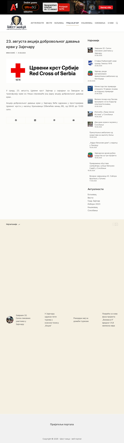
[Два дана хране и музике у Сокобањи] (90, 124)
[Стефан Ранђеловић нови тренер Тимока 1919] (90, 62)
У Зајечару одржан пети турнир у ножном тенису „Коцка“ (52, 320)
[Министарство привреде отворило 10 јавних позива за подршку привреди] (90, 88)
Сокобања (100, 23)
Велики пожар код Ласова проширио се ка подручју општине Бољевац (106, 101)
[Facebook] (16, 120)
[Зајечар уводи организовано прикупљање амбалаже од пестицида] (90, 73)
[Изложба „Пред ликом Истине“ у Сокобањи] (90, 113)
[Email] (73, 120)
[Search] (117, 23)
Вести (49, 23)
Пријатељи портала (62, 424)
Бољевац (59, 23)
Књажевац (86, 23)
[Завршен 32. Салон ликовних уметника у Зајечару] (90, 50)
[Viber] (54, 120)
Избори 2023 (94, 204)
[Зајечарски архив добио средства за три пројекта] (90, 154)
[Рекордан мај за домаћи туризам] (67, 319)
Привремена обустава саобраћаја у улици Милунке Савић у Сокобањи (101, 165)
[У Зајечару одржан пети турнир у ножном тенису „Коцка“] (38, 319)
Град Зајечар (72, 23)
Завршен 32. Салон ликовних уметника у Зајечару (104, 50)
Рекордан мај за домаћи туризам (81, 319)
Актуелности (37, 23)
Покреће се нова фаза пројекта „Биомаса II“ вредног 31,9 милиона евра (109, 320)
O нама (111, 23)
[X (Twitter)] (35, 120)
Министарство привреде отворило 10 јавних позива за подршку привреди (106, 89)
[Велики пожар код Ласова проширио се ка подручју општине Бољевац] (90, 101)
